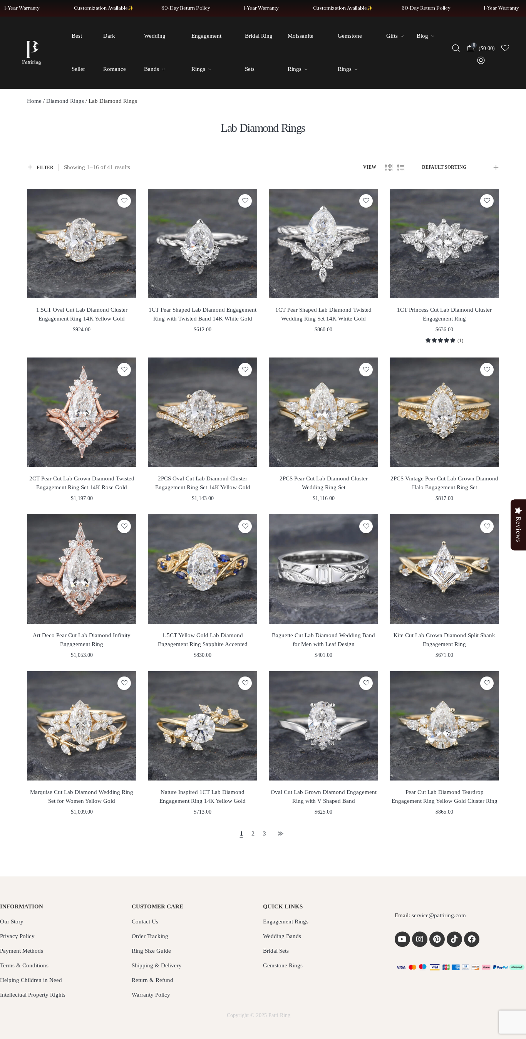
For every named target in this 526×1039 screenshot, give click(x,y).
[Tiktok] (454, 939)
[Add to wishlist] (124, 201)
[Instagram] (419, 939)
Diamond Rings (65, 101)
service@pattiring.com (439, 915)
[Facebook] (471, 939)
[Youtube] (402, 939)
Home (34, 101)
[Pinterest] (437, 939)
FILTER (45, 167)
